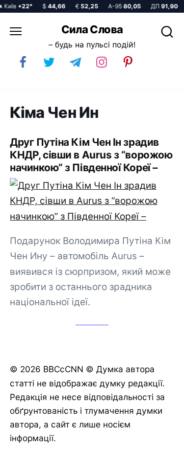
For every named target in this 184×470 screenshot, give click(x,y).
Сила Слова (92, 29)
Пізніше (154, 459)
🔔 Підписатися (73, 458)
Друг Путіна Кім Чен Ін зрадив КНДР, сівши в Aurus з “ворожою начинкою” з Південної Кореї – (91, 155)
